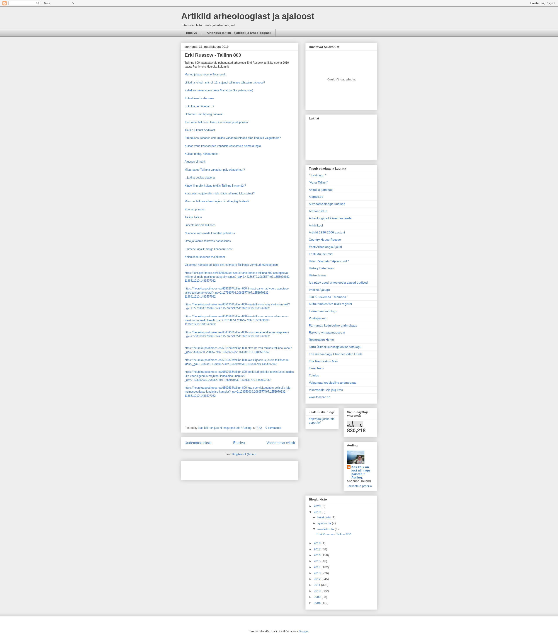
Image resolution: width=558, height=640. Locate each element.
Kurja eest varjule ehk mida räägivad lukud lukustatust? (220, 193)
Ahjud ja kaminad (321, 189)
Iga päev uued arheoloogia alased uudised (338, 282)
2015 (318, 561)
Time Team (316, 368)
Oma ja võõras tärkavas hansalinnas (208, 241)
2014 (318, 567)
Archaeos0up (318, 211)
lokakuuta (324, 517)
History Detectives (321, 268)
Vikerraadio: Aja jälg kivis (326, 389)
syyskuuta (324, 523)
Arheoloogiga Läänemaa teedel (330, 218)
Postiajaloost (317, 318)
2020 (318, 506)
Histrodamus (317, 275)
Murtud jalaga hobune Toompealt (205, 74)
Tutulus (314, 375)
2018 (318, 543)
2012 (318, 579)
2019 (318, 512)
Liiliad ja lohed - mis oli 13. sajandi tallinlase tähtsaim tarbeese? (225, 82)
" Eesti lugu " (317, 175)
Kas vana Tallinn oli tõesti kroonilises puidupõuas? (216, 122)
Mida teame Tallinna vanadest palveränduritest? (215, 169)
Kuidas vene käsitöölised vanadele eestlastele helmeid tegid (223, 146)
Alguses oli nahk (195, 161)
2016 (318, 555)
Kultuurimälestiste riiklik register (330, 304)
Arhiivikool (316, 225)
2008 (318, 602)
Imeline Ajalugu (319, 289)
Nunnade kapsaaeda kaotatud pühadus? (210, 233)
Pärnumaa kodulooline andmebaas (333, 325)
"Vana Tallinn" (318, 182)
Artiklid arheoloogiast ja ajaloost (247, 16)
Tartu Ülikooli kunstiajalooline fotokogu (335, 347)
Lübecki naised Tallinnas (200, 225)
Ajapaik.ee (316, 196)
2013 (318, 573)
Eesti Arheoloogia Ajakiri (325, 247)
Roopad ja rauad (195, 209)
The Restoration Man (323, 361)
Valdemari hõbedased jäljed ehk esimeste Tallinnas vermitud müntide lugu (231, 264)
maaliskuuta (326, 529)
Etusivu (191, 32)
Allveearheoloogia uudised (327, 204)
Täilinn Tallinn (193, 217)
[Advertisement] (210, 468)
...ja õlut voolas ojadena (200, 177)
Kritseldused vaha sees (199, 98)
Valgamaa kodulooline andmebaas (332, 382)
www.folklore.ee (319, 397)
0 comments (273, 427)
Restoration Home (321, 339)
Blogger (303, 631)
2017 (318, 549)
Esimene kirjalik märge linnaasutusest (209, 249)
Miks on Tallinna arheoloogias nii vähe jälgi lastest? (217, 201)
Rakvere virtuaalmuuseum (327, 332)
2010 (318, 591)
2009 (318, 597)
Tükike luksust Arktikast (200, 130)
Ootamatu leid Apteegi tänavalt (204, 114)
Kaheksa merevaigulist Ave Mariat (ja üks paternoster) (219, 90)
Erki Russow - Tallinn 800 (213, 55)
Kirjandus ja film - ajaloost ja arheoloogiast (239, 32)
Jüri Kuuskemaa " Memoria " (328, 297)
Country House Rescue (325, 239)
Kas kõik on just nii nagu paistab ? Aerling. (225, 427)
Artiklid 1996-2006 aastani (327, 232)
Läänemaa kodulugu (323, 311)
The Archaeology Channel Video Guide (335, 354)
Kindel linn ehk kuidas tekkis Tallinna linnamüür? (215, 185)
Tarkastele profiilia (359, 486)
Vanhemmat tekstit (281, 443)
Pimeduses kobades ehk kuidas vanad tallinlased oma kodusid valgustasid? (233, 138)
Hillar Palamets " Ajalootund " (329, 261)
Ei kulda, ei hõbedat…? (199, 106)
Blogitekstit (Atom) (243, 454)
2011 (317, 585)
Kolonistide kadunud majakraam (205, 257)
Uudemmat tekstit (198, 443)
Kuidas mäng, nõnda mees (201, 153)
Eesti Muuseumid (321, 254)
